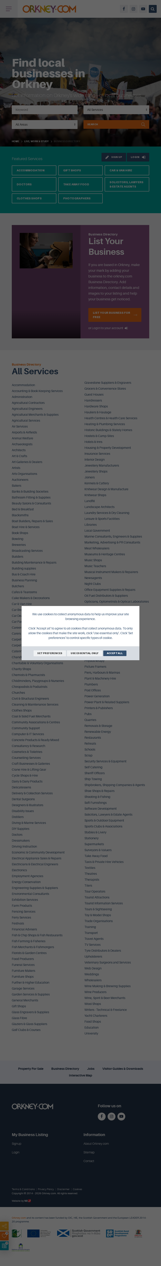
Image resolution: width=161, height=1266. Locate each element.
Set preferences (49, 653)
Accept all (115, 653)
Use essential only (84, 653)
